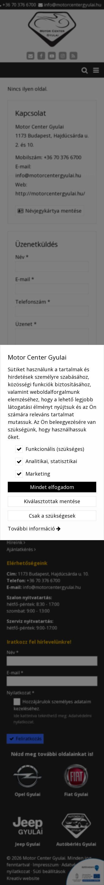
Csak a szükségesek (52, 515)
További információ (31, 528)
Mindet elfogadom (52, 487)
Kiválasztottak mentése (52, 501)
